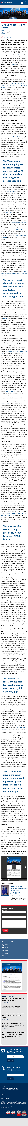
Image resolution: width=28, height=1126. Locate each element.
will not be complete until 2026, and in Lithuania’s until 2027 (14, 273)
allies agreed (10, 191)
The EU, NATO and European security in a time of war (18, 888)
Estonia (18, 235)
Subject (4, 914)
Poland (5, 237)
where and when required (18, 222)
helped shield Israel (10, 391)
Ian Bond (12, 892)
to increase (8, 212)
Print (6, 956)
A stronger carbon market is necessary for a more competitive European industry (13, 1025)
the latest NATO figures (17, 137)
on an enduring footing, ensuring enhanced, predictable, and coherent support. (14, 85)
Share (6, 945)
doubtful (5, 318)
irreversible (4, 346)
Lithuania (23, 235)
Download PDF (9, 942)
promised (14, 64)
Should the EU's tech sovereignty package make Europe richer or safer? (13, 1015)
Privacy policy (4, 1096)
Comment (4, 919)
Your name (4, 910)
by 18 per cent (20, 55)
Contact (3, 1094)
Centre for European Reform (6, 2)
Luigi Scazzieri (4, 32)
